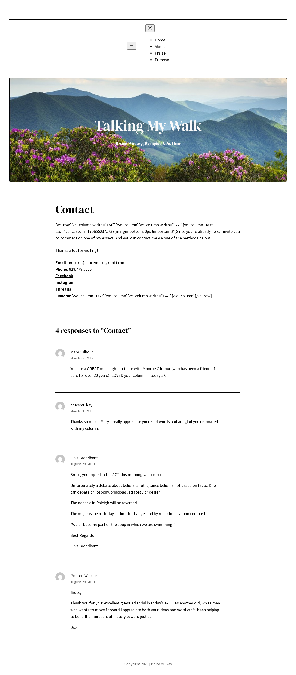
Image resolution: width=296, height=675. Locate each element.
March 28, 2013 (81, 358)
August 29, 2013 (82, 464)
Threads (63, 289)
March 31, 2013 (81, 411)
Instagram (65, 282)
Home (160, 40)
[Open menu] (131, 46)
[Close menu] (150, 28)
